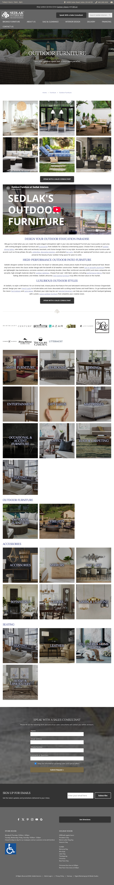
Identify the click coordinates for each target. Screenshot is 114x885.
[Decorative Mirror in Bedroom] (56, 565)
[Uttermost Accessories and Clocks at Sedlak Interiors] (56, 341)
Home (45, 93)
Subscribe (102, 795)
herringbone (16, 291)
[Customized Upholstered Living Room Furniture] (20, 477)
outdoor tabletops (42, 273)
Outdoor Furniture (65, 93)
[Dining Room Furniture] (93, 367)
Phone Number (37, 747)
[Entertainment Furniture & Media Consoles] (20, 404)
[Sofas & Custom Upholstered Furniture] (20, 682)
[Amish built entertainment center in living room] (20, 367)
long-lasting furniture (61, 276)
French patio (26, 288)
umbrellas (36, 252)
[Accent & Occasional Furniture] (20, 440)
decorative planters (48, 252)
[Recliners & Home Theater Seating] (93, 645)
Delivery (91, 21)
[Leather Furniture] (56, 645)
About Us (31, 21)
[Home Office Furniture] (56, 440)
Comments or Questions (39, 755)
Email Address (36, 739)
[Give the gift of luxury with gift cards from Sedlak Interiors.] (56, 404)
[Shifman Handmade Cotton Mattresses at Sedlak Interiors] (93, 404)
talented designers (65, 291)
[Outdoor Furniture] (20, 521)
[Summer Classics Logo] (10, 341)
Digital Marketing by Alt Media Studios (86, 876)
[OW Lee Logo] (102, 326)
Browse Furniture (11, 21)
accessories (43, 247)
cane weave (28, 291)
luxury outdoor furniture (48, 294)
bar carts (69, 252)
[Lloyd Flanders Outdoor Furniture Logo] (87, 326)
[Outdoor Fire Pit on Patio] (56, 521)
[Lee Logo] (71, 326)
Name (33, 731)
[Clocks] (56, 601)
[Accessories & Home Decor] (20, 565)
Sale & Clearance (51, 21)
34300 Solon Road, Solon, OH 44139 (79, 2)
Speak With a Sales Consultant (71, 15)
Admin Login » (48, 876)
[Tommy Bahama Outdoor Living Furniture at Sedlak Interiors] (25, 341)
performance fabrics (94, 273)
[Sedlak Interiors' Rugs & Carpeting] (93, 440)
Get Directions (84, 819)
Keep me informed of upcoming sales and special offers (58, 764)
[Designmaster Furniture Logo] (40, 326)
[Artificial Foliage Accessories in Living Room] (20, 601)
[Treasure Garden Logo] (40, 341)
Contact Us (8, 26)
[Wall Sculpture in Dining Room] (93, 565)
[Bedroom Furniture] (56, 367)
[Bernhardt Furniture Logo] (10, 326)
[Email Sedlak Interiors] (111, 2)
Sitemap (69, 876)
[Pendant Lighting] (93, 601)
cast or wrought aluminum (94, 267)
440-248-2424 (103, 2)
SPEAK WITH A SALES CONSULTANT (57, 179)
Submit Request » (57, 770)
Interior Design (72, 21)
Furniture (53, 93)
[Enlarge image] (20, 118)
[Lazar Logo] (56, 326)
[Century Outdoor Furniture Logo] (25, 326)
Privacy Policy (60, 876)
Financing (106, 21)
